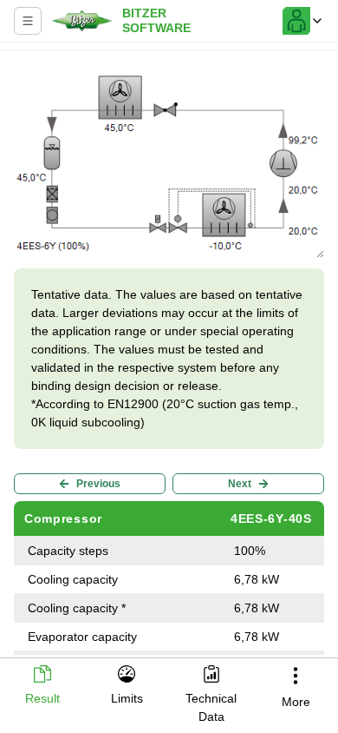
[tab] (42, 686)
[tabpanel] (169, 356)
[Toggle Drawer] (28, 21)
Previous (98, 484)
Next (239, 484)
